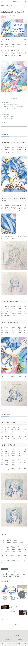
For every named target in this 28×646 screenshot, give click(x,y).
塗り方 (4, 574)
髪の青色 (6, 102)
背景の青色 (6, 114)
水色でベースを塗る (10, 116)
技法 (13, 574)
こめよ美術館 (14, 2)
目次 (12, 98)
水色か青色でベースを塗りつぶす (13, 104)
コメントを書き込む (14, 624)
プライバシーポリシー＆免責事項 (14, 640)
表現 (4, 576)
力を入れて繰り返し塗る (11, 108)
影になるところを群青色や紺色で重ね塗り (15, 106)
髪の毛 (16, 576)
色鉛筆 (24, 574)
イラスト (5, 569)
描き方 (18, 574)
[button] (14, 644)
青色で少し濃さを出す (11, 118)
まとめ (5, 122)
